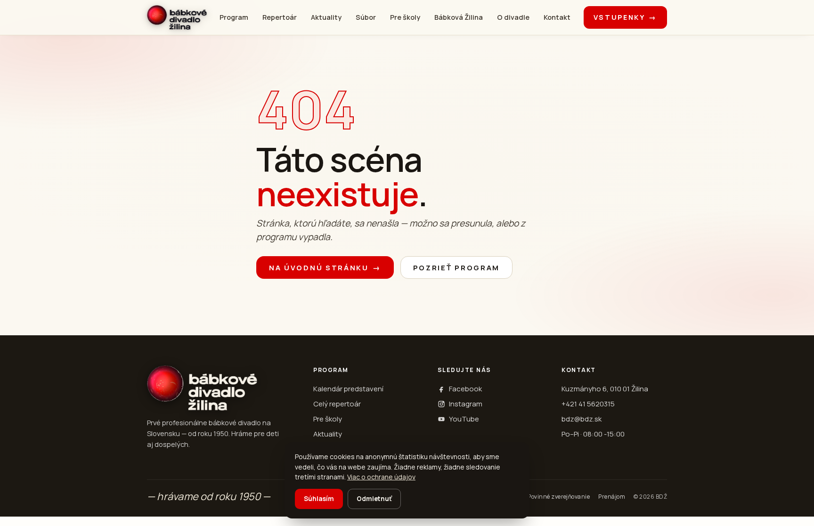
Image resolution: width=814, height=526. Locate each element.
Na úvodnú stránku (325, 268)
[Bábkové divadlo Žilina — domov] (177, 17)
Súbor (366, 17)
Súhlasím (319, 498)
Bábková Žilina (458, 17)
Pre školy (405, 17)
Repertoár (279, 17)
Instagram (465, 404)
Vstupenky (625, 17)
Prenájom (611, 497)
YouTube (464, 419)
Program (234, 17)
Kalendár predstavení (348, 389)
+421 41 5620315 (588, 404)
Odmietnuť (374, 498)
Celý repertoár (337, 404)
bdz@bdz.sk (582, 419)
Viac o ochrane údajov (381, 476)
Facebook (465, 389)
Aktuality (326, 17)
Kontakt (557, 17)
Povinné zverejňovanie (559, 497)
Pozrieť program (456, 268)
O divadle (513, 17)
